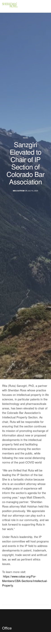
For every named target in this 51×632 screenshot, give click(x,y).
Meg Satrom (18, 190)
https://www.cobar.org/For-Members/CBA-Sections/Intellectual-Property (25, 580)
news (25, 138)
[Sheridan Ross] (18, 6)
